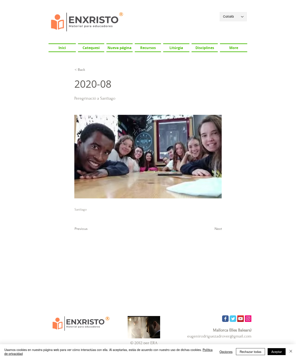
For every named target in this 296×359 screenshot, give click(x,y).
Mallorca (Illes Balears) (232, 330)
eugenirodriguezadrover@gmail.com (219, 336)
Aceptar (276, 351)
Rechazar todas (250, 351)
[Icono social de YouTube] (240, 318)
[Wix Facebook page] (225, 318)
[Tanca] (290, 352)
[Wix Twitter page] (233, 318)
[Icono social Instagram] (248, 318)
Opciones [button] (226, 351)
